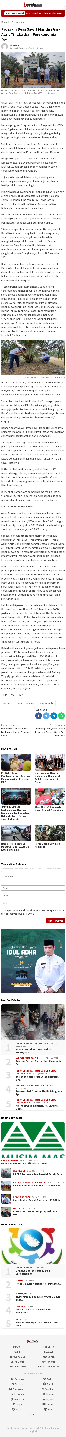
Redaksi (48, 1351)
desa (19, 702)
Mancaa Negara (41, 1044)
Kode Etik (48, 1346)
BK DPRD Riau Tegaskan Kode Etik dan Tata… (38, 1298)
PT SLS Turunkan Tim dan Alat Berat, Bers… (38, 1174)
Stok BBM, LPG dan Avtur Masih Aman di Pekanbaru (49, 808)
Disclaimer (48, 1356)
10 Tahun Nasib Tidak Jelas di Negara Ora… (37, 1078)
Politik (34, 1058)
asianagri (7, 702)
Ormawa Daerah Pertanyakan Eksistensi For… (33, 1272)
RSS (34, 1414)
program (30, 702)
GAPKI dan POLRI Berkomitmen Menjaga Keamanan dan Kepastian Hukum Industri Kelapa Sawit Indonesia (15, 813)
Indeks (17, 1346)
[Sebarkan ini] (38, 715)
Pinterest (19, 1384)
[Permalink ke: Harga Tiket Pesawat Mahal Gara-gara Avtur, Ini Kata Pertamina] (16, 833)
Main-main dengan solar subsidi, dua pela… (37, 1324)
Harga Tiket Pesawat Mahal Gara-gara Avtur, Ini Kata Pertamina (15, 846)
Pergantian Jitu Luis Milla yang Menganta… (33, 1311)
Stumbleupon (19, 1389)
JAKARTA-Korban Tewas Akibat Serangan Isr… (34, 1051)
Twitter (50, 1379)
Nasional (35, 1085)
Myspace (50, 1399)
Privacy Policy (17, 1356)
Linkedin (50, 1394)
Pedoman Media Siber (48, 1366)
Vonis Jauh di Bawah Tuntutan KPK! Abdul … (38, 1200)
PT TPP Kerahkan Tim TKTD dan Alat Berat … (37, 1187)
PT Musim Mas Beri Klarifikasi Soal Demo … (25, 1163)
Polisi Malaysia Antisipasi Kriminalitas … (39, 1283)
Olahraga (20, 1306)
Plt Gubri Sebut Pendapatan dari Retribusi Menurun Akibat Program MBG (16, 777)
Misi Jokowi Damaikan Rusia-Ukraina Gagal (37, 1107)
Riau (26, 1074)
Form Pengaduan (16, 1366)
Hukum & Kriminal (24, 1044)
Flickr (50, 1409)
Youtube (50, 1404)
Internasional (41, 1071)
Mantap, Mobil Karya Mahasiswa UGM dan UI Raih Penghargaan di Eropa (47, 777)
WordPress (50, 1389)
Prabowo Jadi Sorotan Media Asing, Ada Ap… (39, 1093)
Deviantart (19, 1399)
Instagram (19, 1394)
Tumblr (50, 1384)
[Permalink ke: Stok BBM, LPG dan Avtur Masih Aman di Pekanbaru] (50, 796)
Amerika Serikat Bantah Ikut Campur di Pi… (38, 1063)
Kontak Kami (49, 1361)
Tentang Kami (17, 1361)
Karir (17, 1351)
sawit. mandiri (47, 702)
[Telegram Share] (53, 715)
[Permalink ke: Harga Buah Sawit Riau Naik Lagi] (50, 833)
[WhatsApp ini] (61, 715)
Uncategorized (38, 1182)
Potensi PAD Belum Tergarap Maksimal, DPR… (35, 1213)
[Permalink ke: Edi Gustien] (4, 46)
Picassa (19, 1409)
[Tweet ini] (46, 715)
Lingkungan (19, 1171)
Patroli (19, 1319)
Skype (19, 1404)
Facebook (19, 1379)
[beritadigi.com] (33, 4)
